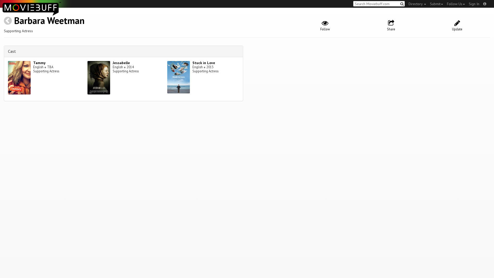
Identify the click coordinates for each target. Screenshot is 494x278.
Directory (416, 4)
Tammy (39, 62)
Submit (435, 4)
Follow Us (454, 4)
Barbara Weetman (49, 20)
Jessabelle (121, 62)
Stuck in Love (203, 62)
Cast (12, 51)
